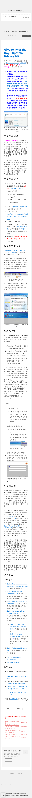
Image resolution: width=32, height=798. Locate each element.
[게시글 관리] (13, 709)
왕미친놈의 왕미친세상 (12, 751)
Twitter (12, 795)
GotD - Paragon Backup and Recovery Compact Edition (18, 626)
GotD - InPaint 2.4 (10, 734)
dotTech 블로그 (9, 516)
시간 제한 (22, 229)
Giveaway (15, 716)
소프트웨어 (8, 716)
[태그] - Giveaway (13, 662)
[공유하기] (11, 709)
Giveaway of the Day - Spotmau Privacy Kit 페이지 (15, 251)
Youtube (22, 795)
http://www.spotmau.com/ (17, 683)
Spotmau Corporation (19, 206)
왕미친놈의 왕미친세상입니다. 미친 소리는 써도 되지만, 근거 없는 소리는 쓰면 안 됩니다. (12, 754)
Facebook (16, 795)
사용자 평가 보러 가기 (17, 188)
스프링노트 (14, 699)
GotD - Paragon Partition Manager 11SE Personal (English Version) (12, 726)
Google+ (26, 795)
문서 (14, 518)
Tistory (14, 793)
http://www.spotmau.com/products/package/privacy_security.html (17, 216)
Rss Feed (5, 795)
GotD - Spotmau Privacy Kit (11, 16)
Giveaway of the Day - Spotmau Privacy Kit (15, 53)
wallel (24, 793)
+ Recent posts (6, 785)
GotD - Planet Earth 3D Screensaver (12, 527)
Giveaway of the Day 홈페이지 (16, 63)
